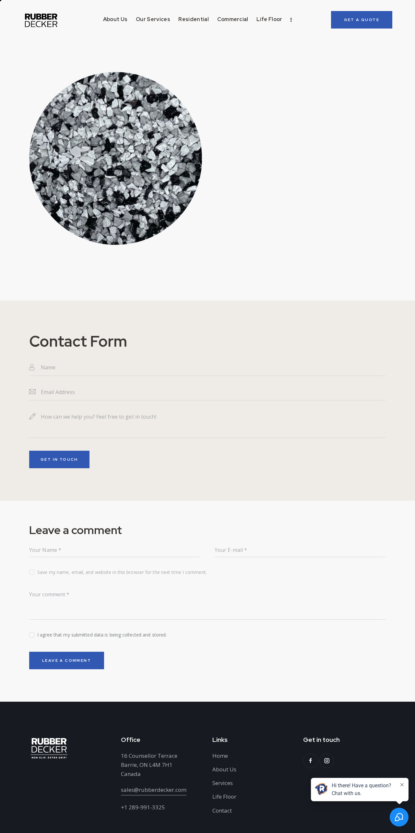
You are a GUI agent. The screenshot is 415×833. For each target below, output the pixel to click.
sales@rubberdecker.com (153, 789)
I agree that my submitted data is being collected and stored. (102, 635)
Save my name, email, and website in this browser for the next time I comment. (122, 572)
